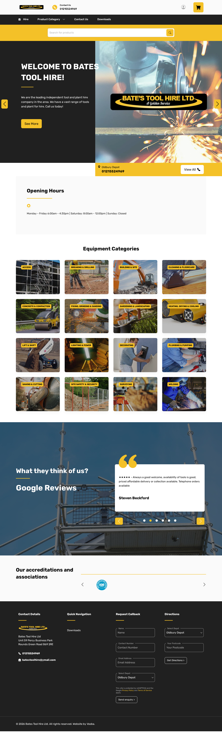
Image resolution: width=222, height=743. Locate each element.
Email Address (124, 658)
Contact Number (126, 643)
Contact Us (81, 19)
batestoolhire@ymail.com (39, 659)
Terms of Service (145, 690)
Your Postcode (174, 643)
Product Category (49, 19)
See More (31, 124)
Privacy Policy (128, 690)
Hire (25, 19)
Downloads (104, 19)
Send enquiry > (126, 699)
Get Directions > (175, 660)
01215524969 (31, 653)
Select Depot (124, 673)
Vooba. (91, 723)
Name (121, 628)
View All (190, 169)
